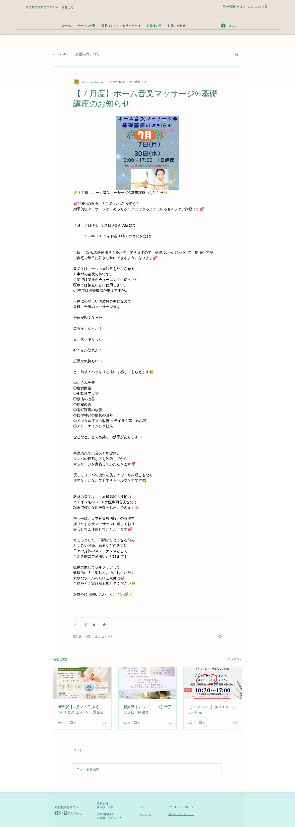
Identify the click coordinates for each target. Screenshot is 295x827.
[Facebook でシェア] (75, 624)
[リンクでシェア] (105, 624)
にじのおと (75, 813)
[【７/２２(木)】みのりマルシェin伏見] (213, 683)
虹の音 (61, 813)
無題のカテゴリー (89, 54)
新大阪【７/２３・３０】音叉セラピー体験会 (147, 709)
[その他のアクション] (219, 81)
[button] (237, 54)
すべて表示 (235, 659)
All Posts (60, 54)
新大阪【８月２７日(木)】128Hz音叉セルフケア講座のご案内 (81, 709)
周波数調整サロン (66, 807)
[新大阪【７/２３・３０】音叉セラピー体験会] (148, 683)
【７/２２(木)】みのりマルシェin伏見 (211, 709)
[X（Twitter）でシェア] (85, 624)
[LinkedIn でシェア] (95, 624)
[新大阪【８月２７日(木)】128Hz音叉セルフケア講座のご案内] (82, 683)
